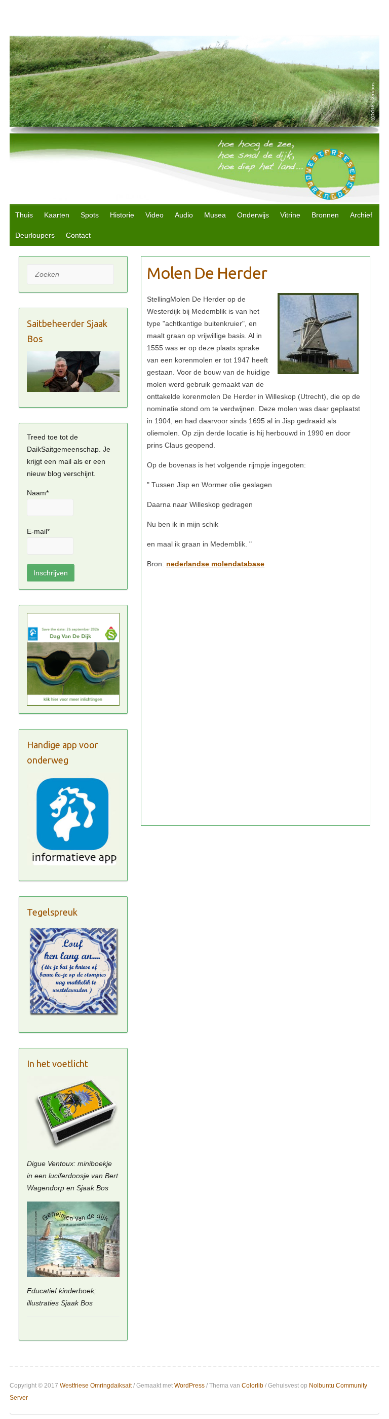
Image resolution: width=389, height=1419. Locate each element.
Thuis (24, 215)
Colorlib (252, 1385)
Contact (78, 235)
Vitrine (290, 215)
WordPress (189, 1385)
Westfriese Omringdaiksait (96, 1385)
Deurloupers (35, 235)
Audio (184, 215)
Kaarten (56, 215)
